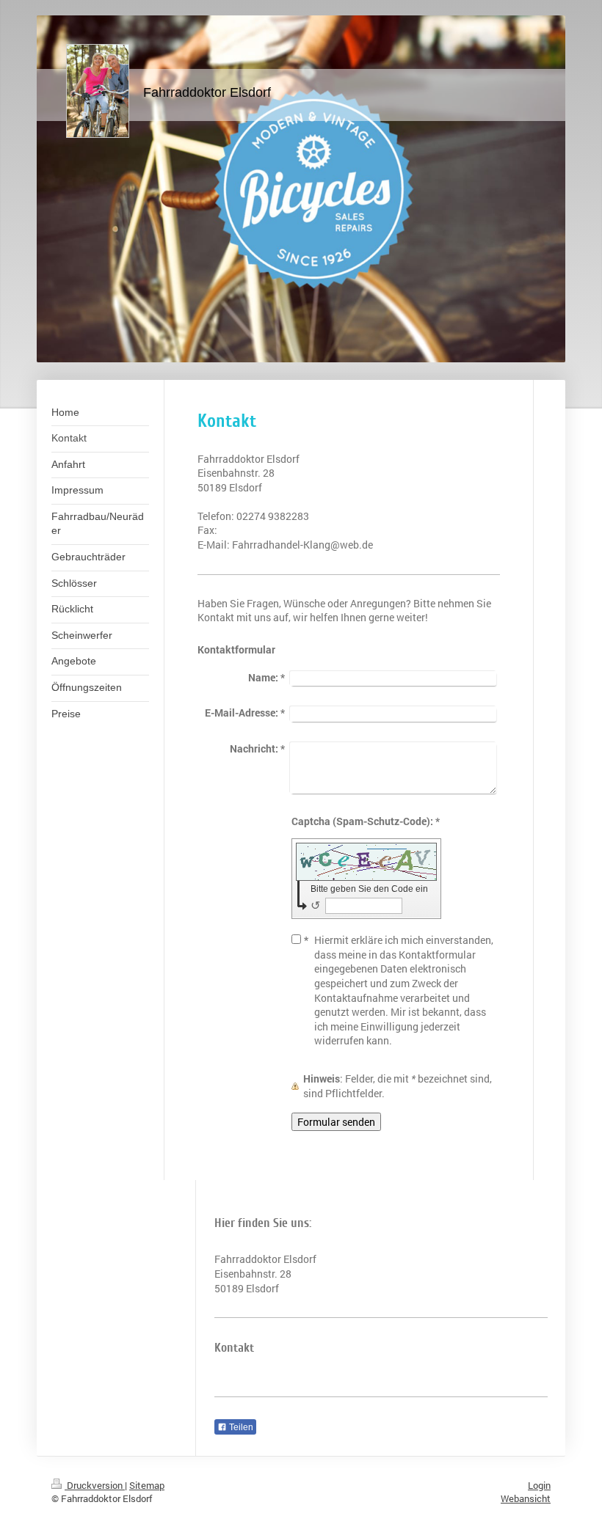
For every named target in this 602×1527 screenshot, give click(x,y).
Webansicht (526, 1498)
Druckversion (95, 1485)
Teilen (240, 1427)
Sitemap (146, 1485)
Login (539, 1485)
